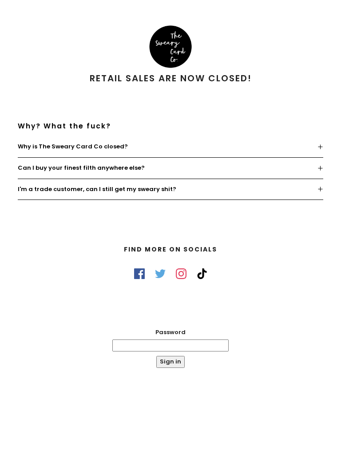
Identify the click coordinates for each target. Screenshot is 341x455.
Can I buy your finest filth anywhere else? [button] (81, 168)
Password (170, 332)
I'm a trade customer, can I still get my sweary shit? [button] (97, 189)
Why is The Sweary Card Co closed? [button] (73, 146)
